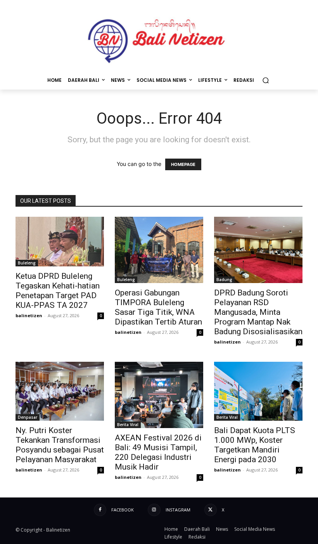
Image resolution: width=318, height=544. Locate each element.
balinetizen (29, 315)
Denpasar (27, 417)
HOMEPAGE (183, 164)
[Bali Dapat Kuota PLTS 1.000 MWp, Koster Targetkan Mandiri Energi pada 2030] (258, 391)
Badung (224, 279)
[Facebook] (100, 510)
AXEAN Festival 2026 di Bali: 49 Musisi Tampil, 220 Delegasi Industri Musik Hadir (158, 452)
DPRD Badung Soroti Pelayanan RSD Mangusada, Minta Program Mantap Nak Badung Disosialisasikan (258, 312)
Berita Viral (127, 424)
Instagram (178, 510)
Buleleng (27, 263)
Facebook (122, 510)
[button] (265, 80)
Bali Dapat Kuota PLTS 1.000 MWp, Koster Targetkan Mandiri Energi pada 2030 (254, 445)
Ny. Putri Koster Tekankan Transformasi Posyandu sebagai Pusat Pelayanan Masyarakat (60, 445)
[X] (210, 510)
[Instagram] (154, 510)
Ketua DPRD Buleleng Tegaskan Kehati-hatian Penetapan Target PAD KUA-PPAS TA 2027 (58, 290)
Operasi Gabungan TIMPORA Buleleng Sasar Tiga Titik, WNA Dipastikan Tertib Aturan (158, 307)
